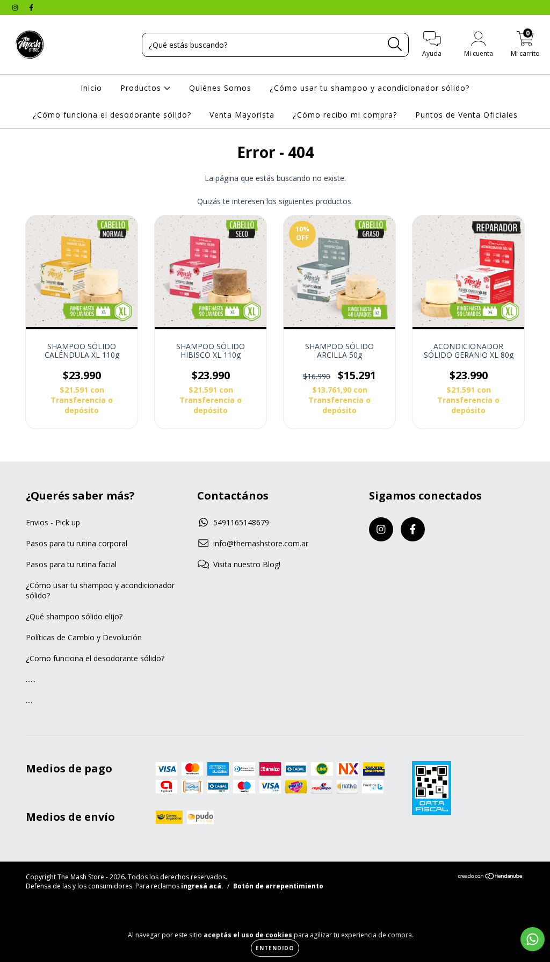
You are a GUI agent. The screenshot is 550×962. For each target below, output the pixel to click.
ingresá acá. (202, 886)
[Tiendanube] (490, 877)
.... (29, 700)
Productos (142, 88)
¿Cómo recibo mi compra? (345, 115)
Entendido (275, 948)
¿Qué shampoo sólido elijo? (74, 616)
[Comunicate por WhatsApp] (532, 939)
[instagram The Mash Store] (16, 7)
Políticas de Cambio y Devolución (84, 637)
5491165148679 (241, 522)
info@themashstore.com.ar (260, 543)
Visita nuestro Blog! (246, 564)
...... (30, 679)
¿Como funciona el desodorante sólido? (95, 658)
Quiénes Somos (220, 88)
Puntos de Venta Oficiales (466, 115)
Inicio (91, 88)
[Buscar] (395, 44)
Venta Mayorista (241, 115)
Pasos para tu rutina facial (71, 564)
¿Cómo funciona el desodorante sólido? (112, 115)
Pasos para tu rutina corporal (76, 543)
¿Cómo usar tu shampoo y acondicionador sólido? (369, 88)
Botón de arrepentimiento (278, 886)
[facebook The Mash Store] (31, 7)
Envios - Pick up (53, 522)
